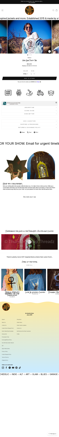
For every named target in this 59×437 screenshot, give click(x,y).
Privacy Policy (5, 351)
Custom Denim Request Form (8, 328)
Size (32, 71)
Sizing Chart (4, 334)
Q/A (2, 345)
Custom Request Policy (6, 354)
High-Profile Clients (6, 348)
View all (29, 265)
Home (29, 57)
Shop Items (19, 319)
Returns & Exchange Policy (29, 127)
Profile (18, 334)
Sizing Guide (29, 110)
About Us (4, 322)
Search (3, 319)
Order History (19, 322)
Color (25, 71)
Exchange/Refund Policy (7, 339)
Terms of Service (5, 357)
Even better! (29, 113)
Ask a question (29, 121)
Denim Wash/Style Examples (7, 331)
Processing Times (5, 337)
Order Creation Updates (21, 325)
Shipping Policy (5, 360)
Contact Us (4, 325)
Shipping (24, 65)
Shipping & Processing (29, 124)
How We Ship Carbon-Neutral (8, 342)
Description (29, 107)
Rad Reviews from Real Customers (24, 331)
